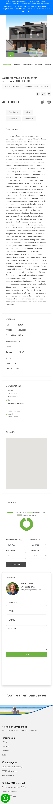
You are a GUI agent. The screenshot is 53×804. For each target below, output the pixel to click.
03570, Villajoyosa (9, 771)
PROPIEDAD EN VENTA (12, 87)
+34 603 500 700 (9, 775)
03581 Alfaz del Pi (9, 791)
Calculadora (16, 564)
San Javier (44, 87)
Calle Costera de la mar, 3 (12, 767)
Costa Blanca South (31, 87)
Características (27, 65)
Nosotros (5, 746)
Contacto (47, 65)
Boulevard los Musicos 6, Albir (14, 787)
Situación (38, 65)
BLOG (4, 755)
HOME (4, 742)
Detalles (16, 65)
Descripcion (6, 65)
